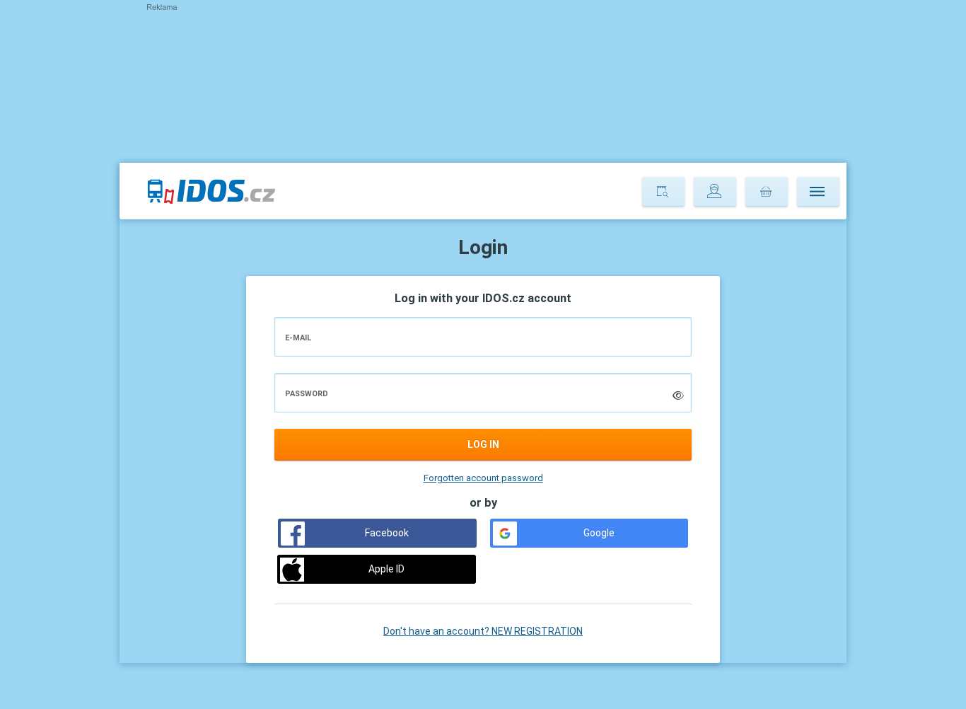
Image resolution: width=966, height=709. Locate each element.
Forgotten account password (483, 478)
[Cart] (766, 192)
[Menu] (818, 192)
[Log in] (715, 192)
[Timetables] (663, 192)
